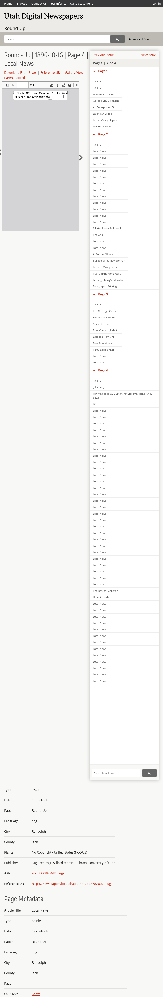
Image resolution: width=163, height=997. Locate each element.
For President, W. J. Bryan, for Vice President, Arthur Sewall (123, 395)
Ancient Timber (102, 324)
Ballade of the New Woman (109, 260)
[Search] (117, 39)
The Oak (98, 235)
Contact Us (39, 3)
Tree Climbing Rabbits (106, 330)
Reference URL (51, 72)
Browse (22, 3)
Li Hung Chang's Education (108, 280)
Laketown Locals (102, 114)
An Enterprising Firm (105, 107)
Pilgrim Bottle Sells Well (107, 228)
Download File (14, 72)
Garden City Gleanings (106, 101)
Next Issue (148, 55)
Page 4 (103, 370)
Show (36, 994)
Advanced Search (141, 39)
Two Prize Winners (104, 343)
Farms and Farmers (104, 317)
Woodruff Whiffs (102, 126)
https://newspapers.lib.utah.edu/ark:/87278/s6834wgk (72, 883)
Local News (99, 151)
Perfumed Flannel (103, 350)
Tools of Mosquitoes (105, 267)
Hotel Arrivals (101, 597)
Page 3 (103, 294)
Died (95, 404)
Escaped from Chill (104, 337)
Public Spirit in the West (107, 273)
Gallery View (74, 72)
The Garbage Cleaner (105, 311)
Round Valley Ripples (105, 120)
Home (8, 3)
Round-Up (14, 28)
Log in (156, 3)
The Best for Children (105, 591)
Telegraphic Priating (105, 286)
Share (33, 72)
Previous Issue (103, 55)
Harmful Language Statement (72, 3)
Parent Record (14, 77)
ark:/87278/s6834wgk (48, 873)
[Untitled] (98, 81)
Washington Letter (104, 94)
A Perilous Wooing (103, 254)
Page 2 (103, 134)
